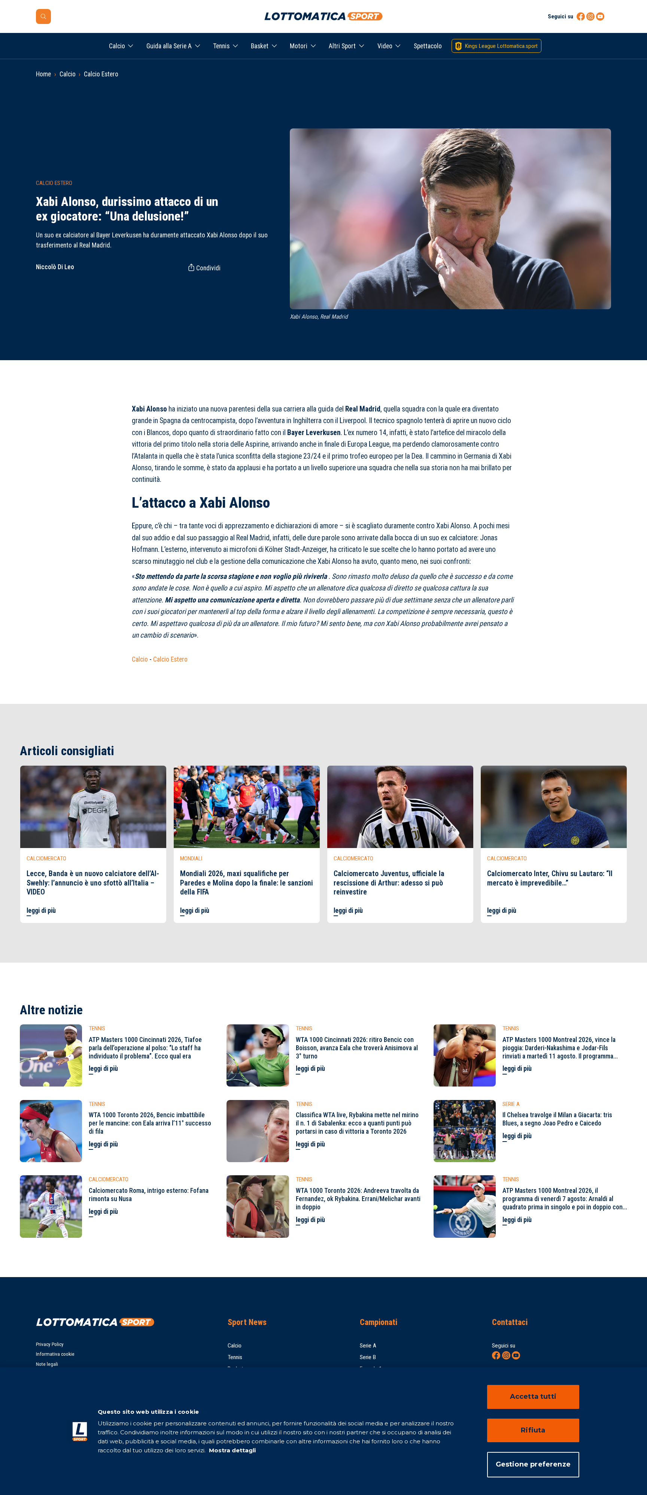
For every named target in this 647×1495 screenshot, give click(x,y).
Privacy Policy (50, 1344)
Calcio (117, 46)
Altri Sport (342, 46)
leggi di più (41, 910)
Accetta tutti (533, 1396)
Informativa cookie (55, 1354)
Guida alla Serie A (169, 46)
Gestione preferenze (533, 1464)
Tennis (221, 46)
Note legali (47, 1364)
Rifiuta (533, 1430)
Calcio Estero (101, 74)
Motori (298, 46)
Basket (259, 46)
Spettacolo (428, 46)
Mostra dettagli (231, 1450)
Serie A (368, 1345)
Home (43, 74)
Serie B (368, 1357)
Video (384, 46)
